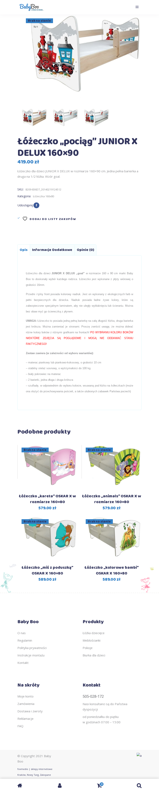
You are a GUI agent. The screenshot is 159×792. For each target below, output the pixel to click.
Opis (24, 250)
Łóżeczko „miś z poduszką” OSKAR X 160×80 (47, 570)
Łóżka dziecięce (94, 633)
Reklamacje (25, 718)
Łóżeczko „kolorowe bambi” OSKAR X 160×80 (111, 570)
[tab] (23, 249)
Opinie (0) (85, 250)
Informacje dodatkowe (52, 250)
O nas (21, 633)
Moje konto (25, 696)
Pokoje (88, 648)
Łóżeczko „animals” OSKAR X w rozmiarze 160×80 (111, 499)
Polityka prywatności (32, 648)
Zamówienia (25, 704)
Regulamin (24, 640)
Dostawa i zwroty (30, 711)
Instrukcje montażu (31, 655)
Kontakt (23, 663)
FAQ (20, 726)
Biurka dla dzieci (94, 655)
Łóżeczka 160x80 (43, 196)
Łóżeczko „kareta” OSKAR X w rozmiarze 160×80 (47, 499)
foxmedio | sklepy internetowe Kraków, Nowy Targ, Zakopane (34, 771)
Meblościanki (91, 640)
